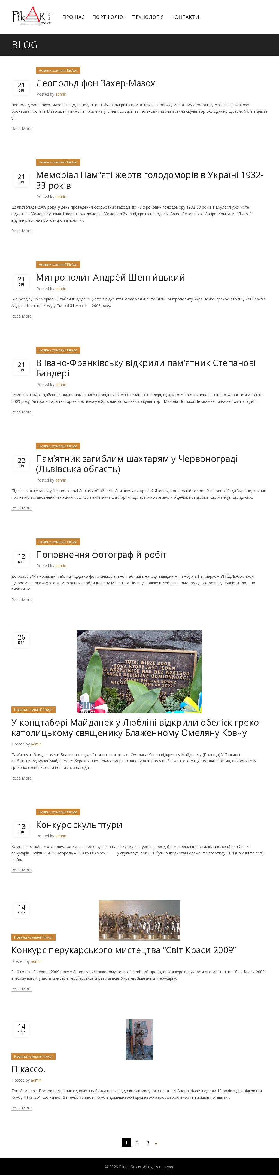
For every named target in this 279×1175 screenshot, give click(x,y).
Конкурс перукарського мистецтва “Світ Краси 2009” (123, 950)
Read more (21, 128)
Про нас (73, 17)
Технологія (148, 17)
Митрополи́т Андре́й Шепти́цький (110, 277)
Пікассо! (28, 1069)
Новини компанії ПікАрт (58, 70)
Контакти (185, 17)
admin (60, 94)
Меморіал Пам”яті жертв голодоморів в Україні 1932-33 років (149, 180)
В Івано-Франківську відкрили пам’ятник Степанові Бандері (146, 368)
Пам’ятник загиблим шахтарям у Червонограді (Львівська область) (137, 464)
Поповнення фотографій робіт (101, 554)
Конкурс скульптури (79, 824)
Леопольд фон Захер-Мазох (95, 83)
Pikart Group (130, 1166)
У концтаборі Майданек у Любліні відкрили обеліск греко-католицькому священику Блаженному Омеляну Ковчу (136, 727)
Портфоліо (107, 17)
